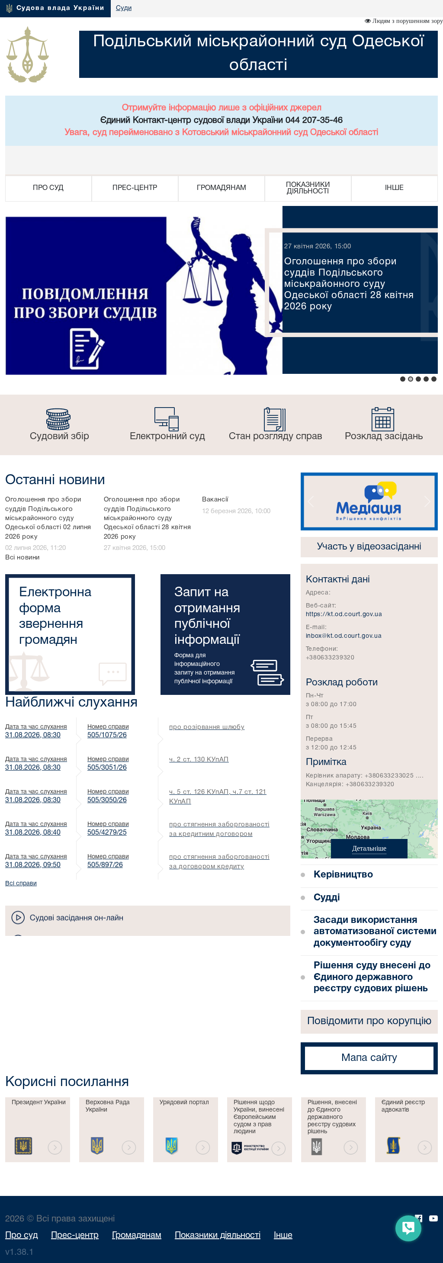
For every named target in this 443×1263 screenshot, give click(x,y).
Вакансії (215, 500)
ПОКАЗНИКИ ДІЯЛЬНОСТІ (308, 188)
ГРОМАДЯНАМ (221, 188)
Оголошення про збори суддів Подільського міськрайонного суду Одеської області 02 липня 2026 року (48, 518)
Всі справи (21, 884)
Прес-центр (75, 1236)
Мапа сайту (369, 1058)
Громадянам (136, 1236)
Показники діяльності (217, 1236)
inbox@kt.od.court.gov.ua (344, 636)
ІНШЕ (394, 188)
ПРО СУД (48, 188)
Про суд (21, 1236)
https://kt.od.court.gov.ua (344, 614)
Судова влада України (60, 8)
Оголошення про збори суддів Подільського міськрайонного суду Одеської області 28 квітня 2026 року (147, 518)
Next (10, 1129)
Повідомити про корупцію (369, 1021)
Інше (283, 1236)
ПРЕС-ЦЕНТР (134, 188)
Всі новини (22, 558)
